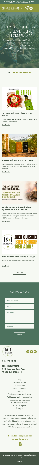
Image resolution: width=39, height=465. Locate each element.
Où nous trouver (19, 388)
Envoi (19, 335)
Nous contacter (20, 385)
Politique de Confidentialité (19, 400)
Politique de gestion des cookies (19, 397)
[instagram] (27, 351)
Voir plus (19, 272)
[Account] (31, 8)
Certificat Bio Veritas (19, 403)
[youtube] (35, 351)
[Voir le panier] (26, 8)
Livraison (19, 391)
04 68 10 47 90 (9, 361)
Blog (19, 380)
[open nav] (35, 8)
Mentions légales (19, 405)
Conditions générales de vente (19, 394)
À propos (19, 408)
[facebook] (31, 351)
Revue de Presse (19, 382)
